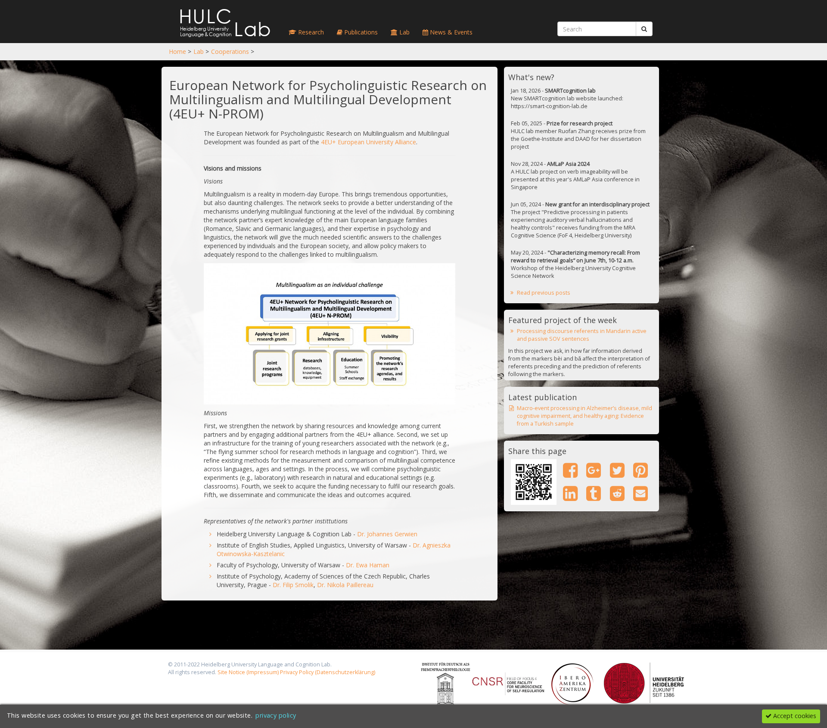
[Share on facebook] (570, 470)
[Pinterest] (640, 470)
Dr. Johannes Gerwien (387, 534)
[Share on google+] (593, 470)
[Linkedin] (570, 493)
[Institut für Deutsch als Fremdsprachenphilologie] (446, 683)
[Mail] (640, 493)
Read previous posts (543, 292)
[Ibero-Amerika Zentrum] (572, 683)
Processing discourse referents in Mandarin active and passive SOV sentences (582, 334)
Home (177, 51)
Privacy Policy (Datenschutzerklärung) (327, 672)
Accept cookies (793, 716)
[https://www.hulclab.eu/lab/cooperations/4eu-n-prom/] (534, 482)
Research (310, 32)
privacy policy (275, 715)
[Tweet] (617, 470)
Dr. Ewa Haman (367, 565)
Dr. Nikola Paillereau (345, 585)
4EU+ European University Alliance (368, 142)
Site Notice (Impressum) (248, 672)
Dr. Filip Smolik (293, 585)
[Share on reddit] (617, 493)
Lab (198, 51)
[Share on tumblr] (593, 493)
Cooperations (230, 51)
